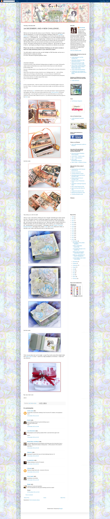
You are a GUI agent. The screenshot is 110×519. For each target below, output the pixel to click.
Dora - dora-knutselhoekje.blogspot (77, 160)
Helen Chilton (29, 356)
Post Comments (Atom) (35, 500)
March (74, 276)
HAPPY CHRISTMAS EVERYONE (77, 246)
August (74, 267)
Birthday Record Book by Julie (78, 192)
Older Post (62, 497)
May (74, 272)
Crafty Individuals (54, 92)
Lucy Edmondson (31, 430)
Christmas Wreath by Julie (77, 194)
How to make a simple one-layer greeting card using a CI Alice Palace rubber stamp (79, 67)
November (75, 261)
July (74, 269)
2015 (73, 232)
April (74, 274)
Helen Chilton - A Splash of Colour (79, 162)
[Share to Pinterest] (46, 403)
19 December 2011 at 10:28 (33, 492)
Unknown (29, 468)
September (75, 265)
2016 (73, 230)
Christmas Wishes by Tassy (77, 173)
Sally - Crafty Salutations (77, 157)
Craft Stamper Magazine (77, 101)
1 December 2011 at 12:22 (33, 415)
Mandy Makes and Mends (33, 441)
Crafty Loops (30, 410)
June (74, 271)
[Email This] (40, 403)
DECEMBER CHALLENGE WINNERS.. (78, 243)
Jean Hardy (82, 27)
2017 (73, 228)
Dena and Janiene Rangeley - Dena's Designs (78, 154)
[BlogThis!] (41, 403)
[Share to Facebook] (44, 403)
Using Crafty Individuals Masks (78, 69)
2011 (73, 239)
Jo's (33, 90)
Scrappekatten (30, 460)
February (75, 278)
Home (44, 497)
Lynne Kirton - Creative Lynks (78, 156)
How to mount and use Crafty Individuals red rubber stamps (78, 63)
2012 (73, 237)
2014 (73, 233)
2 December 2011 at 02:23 (33, 456)
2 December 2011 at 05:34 (33, 464)
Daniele (29, 420)
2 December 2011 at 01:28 (33, 448)
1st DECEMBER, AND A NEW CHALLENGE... (79, 258)
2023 (73, 216)
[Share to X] (43, 403)
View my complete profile (75, 50)
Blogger (61, 508)
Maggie (29, 484)
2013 (73, 235)
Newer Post (26, 497)
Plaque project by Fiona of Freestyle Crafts (77, 178)
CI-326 (51, 226)
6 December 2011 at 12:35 (33, 480)
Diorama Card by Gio (76, 172)
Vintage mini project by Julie (78, 191)
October (75, 263)
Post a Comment (29, 494)
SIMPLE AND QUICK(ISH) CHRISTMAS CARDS (78, 252)
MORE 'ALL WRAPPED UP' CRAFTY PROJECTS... (79, 255)
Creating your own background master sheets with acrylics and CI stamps (79, 72)
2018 (73, 226)
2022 (73, 218)
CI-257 (46, 226)
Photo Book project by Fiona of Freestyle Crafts (78, 176)
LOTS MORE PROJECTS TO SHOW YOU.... (79, 249)
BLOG (26, 97)
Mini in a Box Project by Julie (78, 186)
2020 (73, 222)
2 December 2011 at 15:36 (33, 472)
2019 (73, 224)
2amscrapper (30, 476)
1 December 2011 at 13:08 (33, 426)
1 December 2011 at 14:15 (33, 437)
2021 (73, 220)
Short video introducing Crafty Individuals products (78, 61)
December (75, 241)
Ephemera (29, 452)
